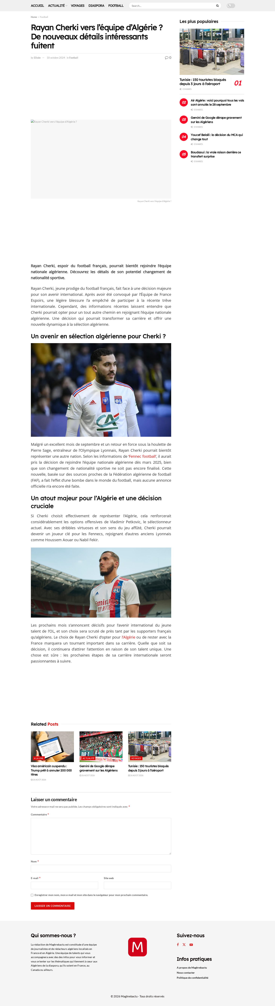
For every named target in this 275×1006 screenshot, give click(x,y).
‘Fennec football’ (142, 456)
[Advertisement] (101, 92)
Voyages (77, 5)
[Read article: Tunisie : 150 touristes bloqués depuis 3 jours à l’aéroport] (149, 746)
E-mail (36, 878)
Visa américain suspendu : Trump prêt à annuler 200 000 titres (51, 770)
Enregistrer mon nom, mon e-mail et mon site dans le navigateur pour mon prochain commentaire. (91, 894)
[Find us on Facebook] (178, 945)
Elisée (37, 57)
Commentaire (40, 814)
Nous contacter (186, 972)
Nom (35, 861)
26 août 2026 (39, 779)
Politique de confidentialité (192, 977)
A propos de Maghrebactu (192, 967)
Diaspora (96, 5)
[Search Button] (217, 5)
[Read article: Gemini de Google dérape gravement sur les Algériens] (101, 746)
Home (34, 17)
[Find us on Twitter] (184, 945)
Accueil (37, 5)
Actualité (56, 5)
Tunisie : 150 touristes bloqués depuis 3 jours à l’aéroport (203, 81)
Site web (109, 878)
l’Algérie (128, 637)
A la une (38, 758)
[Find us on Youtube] (191, 945)
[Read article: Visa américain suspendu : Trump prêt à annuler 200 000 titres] (52, 746)
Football (115, 5)
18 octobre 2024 (56, 57)
